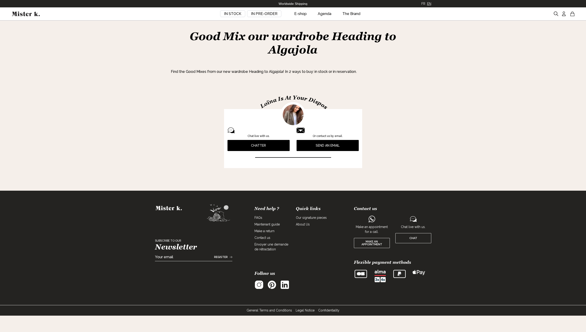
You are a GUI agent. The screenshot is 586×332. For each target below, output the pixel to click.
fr (423, 3)
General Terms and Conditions (269, 310)
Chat (413, 238)
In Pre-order (264, 14)
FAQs (258, 217)
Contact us (262, 238)
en (429, 3)
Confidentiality (328, 310)
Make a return (264, 231)
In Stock (232, 14)
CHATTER (258, 145)
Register (221, 257)
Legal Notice (305, 310)
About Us (303, 224)
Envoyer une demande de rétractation (271, 247)
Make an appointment (372, 243)
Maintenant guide (267, 224)
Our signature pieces (311, 217)
